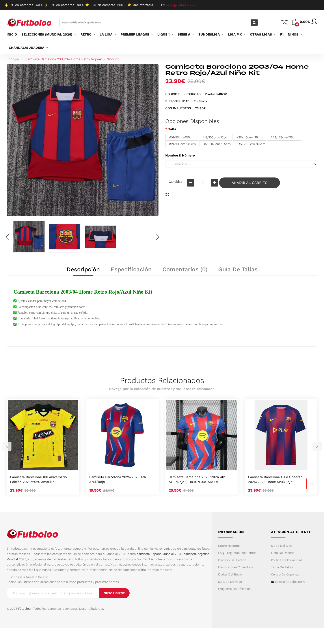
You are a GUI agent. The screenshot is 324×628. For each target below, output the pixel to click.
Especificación (131, 269)
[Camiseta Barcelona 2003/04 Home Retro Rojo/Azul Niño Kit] (29, 237)
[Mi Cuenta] (314, 23)
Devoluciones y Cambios (235, 567)
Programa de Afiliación (234, 588)
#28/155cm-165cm (252, 144)
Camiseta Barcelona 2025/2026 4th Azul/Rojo (117, 479)
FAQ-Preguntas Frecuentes (237, 552)
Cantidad (175, 182)
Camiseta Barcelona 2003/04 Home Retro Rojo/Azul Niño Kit (72, 59)
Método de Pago (230, 581)
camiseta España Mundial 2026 (159, 554)
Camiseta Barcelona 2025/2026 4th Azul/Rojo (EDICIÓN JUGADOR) (197, 479)
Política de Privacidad (286, 560)
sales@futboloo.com (290, 581)
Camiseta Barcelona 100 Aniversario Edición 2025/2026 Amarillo (38, 479)
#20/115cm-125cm (249, 137)
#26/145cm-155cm (217, 144)
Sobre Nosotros (229, 545)
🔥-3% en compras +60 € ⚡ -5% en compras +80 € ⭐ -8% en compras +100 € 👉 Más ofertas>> (79, 5)
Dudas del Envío (230, 574)
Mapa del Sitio (281, 545)
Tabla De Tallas (282, 567)
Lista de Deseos (282, 552)
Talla (172, 129)
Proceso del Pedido (232, 560)
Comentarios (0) (184, 269)
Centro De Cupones (285, 574)
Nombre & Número (180, 155)
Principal (13, 59)
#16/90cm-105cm (181, 137)
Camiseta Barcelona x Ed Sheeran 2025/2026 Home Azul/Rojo (275, 479)
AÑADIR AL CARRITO (250, 183)
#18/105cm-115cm (215, 137)
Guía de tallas (238, 269)
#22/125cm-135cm (284, 137)
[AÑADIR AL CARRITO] (37, 465)
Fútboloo (24, 608)
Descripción (83, 269)
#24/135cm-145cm (182, 144)
